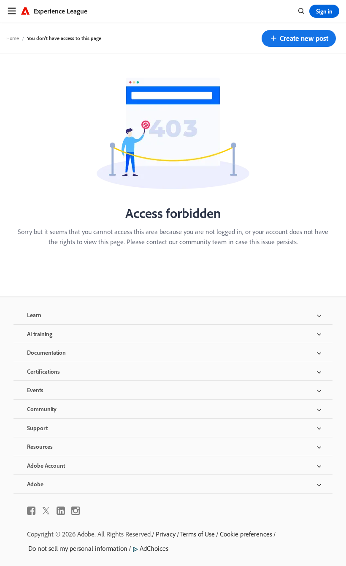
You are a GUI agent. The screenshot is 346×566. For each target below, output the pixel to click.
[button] (299, 38)
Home (12, 38)
